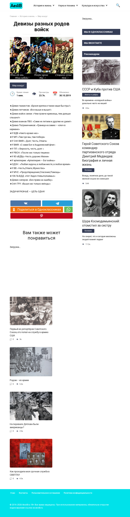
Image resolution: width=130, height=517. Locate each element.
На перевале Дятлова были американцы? (24, 426)
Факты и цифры (91, 95)
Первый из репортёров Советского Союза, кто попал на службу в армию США (29, 332)
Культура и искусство (93, 5)
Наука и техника (66, 5)
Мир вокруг (18, 85)
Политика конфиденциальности (78, 493)
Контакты (23, 493)
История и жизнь (42, 5)
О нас (12, 493)
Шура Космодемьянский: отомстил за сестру (101, 223)
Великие (88, 170)
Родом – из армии (19, 380)
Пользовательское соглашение (46, 493)
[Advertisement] (41, 271)
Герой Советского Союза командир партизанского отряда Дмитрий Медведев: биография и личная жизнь (100, 154)
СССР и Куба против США (101, 89)
